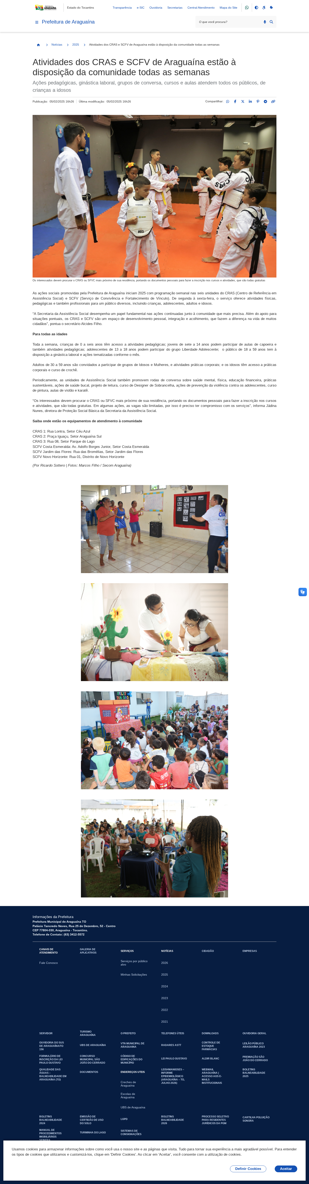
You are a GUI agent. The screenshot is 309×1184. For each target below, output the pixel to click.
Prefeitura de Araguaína (68, 22)
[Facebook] (235, 101)
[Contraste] (256, 7)
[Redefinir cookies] (271, 7)
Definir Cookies (248, 1169)
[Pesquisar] (271, 21)
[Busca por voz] (264, 21)
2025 (75, 44)
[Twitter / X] (242, 101)
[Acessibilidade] (263, 7)
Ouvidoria (155, 7)
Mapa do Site (228, 7)
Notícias (57, 44)
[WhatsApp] (227, 101)
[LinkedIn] (250, 101)
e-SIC (140, 7)
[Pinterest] (258, 101)
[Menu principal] (37, 22)
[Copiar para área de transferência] (273, 101)
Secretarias (174, 7)
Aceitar (286, 1169)
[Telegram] (265, 101)
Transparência (122, 7)
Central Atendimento (201, 7)
